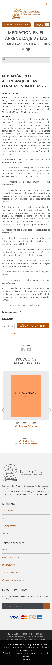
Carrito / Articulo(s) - (16, 24)
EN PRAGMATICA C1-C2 (26, 425)
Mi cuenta (8, 504)
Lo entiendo (26, 659)
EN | (45, 4)
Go (47, 606)
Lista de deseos (9, 333)
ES (49, 4)
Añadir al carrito (33, 326)
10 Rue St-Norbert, (26, 639)
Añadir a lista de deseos (26, 443)
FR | (40, 4)
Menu (39, 24)
